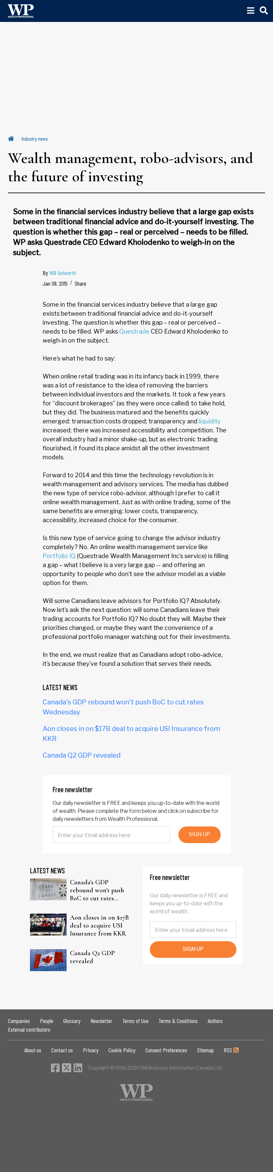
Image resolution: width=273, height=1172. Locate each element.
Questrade (134, 331)
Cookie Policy (122, 1050)
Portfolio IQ (59, 555)
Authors (215, 1020)
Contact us (62, 1050)
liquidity (210, 421)
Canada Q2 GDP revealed (82, 755)
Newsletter (101, 1020)
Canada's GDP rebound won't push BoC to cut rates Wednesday (97, 890)
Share (80, 283)
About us (32, 1050)
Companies (19, 1020)
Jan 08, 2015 (55, 283)
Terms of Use (135, 1020)
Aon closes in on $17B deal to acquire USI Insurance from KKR (99, 926)
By (59, 272)
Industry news (35, 138)
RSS (228, 1050)
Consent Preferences (166, 1050)
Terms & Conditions (178, 1020)
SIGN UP (199, 834)
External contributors (29, 1029)
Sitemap (205, 1050)
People (46, 1020)
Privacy (91, 1050)
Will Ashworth (62, 272)
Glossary (72, 1020)
